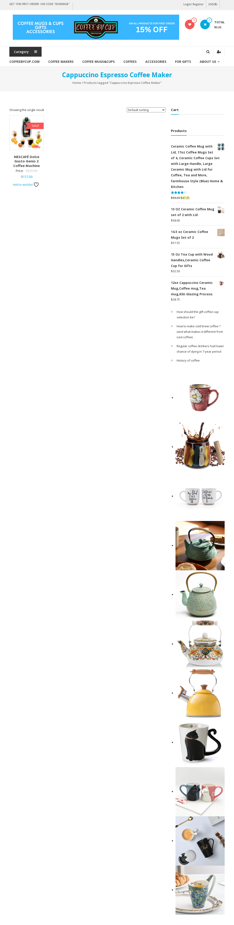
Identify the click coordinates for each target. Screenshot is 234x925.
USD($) (212, 4)
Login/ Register (193, 4)
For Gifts (183, 61)
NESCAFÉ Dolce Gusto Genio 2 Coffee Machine (26, 161)
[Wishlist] (189, 24)
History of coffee (188, 360)
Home (76, 83)
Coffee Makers (61, 61)
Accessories (155, 61)
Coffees (130, 61)
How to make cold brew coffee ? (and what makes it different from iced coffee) (200, 331)
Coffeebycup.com (24, 61)
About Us (208, 61)
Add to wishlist (23, 184)
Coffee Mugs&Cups (98, 61)
